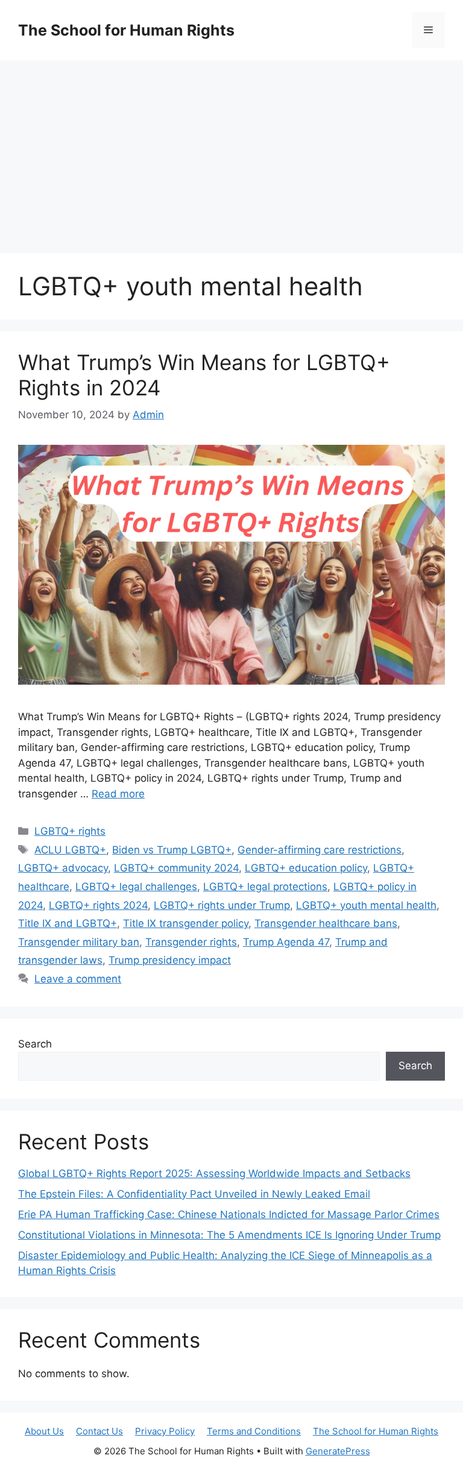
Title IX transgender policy (185, 923)
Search (35, 1044)
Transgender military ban (78, 942)
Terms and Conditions (254, 1431)
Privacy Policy (165, 1431)
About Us (44, 1431)
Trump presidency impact (170, 960)
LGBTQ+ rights (70, 831)
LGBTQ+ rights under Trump (222, 905)
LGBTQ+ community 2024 (176, 868)
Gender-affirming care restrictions (320, 850)
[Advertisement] (231, 150)
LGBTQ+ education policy (306, 868)
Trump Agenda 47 (286, 942)
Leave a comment (77, 979)
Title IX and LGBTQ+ (67, 923)
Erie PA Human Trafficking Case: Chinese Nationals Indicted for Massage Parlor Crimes (228, 1214)
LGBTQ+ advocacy (63, 868)
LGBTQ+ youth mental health (366, 905)
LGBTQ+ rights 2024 (98, 905)
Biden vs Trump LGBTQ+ (172, 850)
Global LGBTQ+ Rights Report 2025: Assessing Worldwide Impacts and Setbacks (214, 1173)
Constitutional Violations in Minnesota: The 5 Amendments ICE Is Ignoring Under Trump (229, 1235)
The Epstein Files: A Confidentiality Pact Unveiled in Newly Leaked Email (194, 1194)
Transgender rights (191, 942)
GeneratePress (338, 1451)
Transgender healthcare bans (325, 923)
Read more (118, 794)
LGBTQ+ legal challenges (136, 887)
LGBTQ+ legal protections (265, 887)
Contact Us (99, 1431)
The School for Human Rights (126, 30)
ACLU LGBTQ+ (70, 850)
